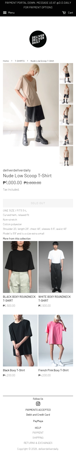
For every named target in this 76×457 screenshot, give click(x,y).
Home (6, 60)
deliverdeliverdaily (48, 448)
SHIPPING (38, 437)
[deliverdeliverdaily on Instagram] (38, 404)
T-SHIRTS (20, 60)
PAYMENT (38, 432)
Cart (70, 12)
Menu (11, 12)
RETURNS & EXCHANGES (38, 442)
